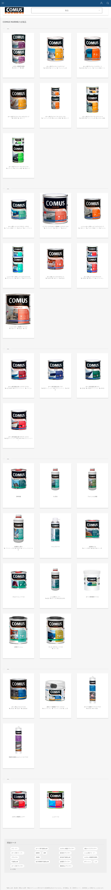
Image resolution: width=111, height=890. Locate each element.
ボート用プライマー (17, 866)
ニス (96, 861)
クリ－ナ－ (14, 848)
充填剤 (38, 857)
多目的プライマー (65, 853)
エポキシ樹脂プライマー (67, 848)
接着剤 (38, 853)
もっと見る (13, 869)
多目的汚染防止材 (65, 857)
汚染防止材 (14, 861)
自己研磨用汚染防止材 (42, 861)
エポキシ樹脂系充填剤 (90, 857)
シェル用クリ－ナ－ (90, 853)
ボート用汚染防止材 (41, 848)
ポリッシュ (87, 861)
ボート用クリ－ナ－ (17, 853)
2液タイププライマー (90, 848)
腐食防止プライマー (66, 866)
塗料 (44, 853)
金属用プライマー (65, 861)
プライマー (14, 857)
